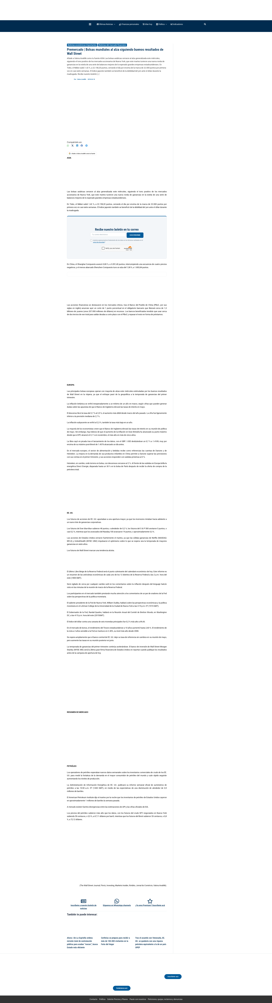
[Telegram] (86, 145)
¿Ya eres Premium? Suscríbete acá (150, 905)
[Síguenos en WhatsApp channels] (116, 901)
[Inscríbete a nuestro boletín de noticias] (83, 901)
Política (102, 999)
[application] (114, 24)
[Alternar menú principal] (90, 24)
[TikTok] (86, 978)
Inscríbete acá (173, 977)
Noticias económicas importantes (82, 45)
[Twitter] (75, 978)
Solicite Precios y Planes (117, 999)
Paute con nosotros (138, 999)
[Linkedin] (78, 978)
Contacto (93, 999)
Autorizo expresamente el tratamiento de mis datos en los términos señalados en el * (118, 241)
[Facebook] (82, 145)
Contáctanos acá (121, 988)
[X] (72, 145)
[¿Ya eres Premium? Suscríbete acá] (150, 901)
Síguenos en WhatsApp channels (117, 905)
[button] (106, 24)
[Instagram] (82, 978)
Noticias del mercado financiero (112, 45)
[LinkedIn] (77, 145)
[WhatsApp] (68, 145)
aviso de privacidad (99, 242)
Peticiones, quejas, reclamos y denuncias (165, 999)
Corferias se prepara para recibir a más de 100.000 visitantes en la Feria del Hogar (115, 941)
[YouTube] (90, 978)
